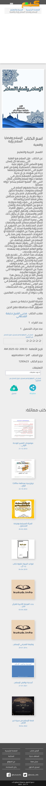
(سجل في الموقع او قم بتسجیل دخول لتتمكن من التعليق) (25, 379)
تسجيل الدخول (34, 767)
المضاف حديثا (34, 756)
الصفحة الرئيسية (33, 10)
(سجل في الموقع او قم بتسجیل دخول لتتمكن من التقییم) (18, 335)
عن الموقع (11, 761)
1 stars (27, 340)
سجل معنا (34, 761)
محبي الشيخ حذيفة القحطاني (16, 315)
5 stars (39, 340)
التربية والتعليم (16, 10)
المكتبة (11, 756)
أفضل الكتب (34, 751)
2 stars (30, 340)
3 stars (33, 340)
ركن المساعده (11, 767)
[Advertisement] (23, 39)
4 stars (36, 340)
